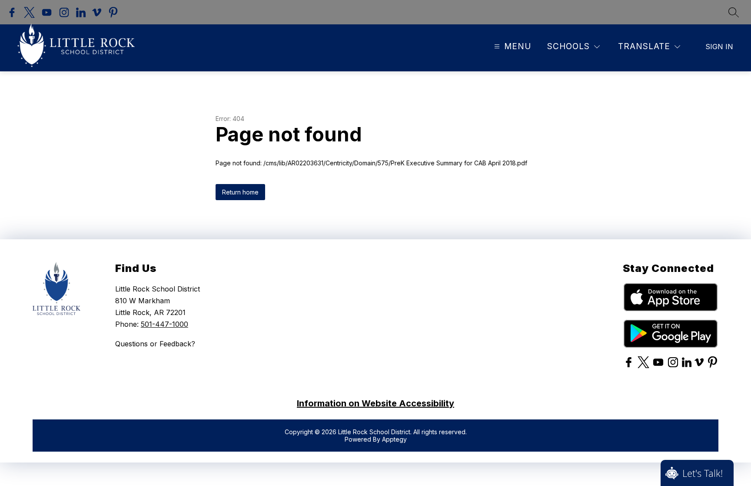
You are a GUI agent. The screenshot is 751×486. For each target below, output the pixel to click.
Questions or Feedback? (155, 343)
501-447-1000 (164, 324)
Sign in (719, 46)
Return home (240, 192)
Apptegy (394, 439)
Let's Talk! (702, 473)
